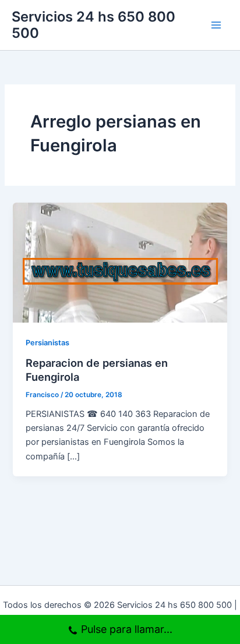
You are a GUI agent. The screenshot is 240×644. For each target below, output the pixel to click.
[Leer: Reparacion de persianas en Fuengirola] (120, 262)
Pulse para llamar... (126, 629)
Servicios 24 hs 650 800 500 (93, 24)
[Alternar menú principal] (216, 25)
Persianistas (47, 342)
